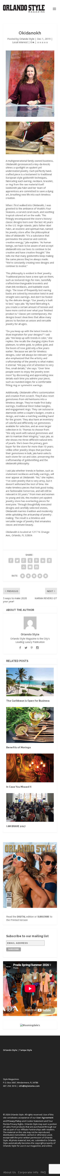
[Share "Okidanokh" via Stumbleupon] (23, 567)
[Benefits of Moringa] (30, 725)
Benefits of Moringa (18, 747)
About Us (9, 1172)
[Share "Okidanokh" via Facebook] (11, 560)
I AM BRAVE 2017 (16, 826)
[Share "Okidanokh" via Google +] (23, 560)
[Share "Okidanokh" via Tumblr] (30, 560)
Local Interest (20, 42)
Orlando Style (27, 38)
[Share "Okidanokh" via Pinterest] (36, 560)
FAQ (43, 1172)
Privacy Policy (14, 1121)
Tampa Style (25, 1050)
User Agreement (44, 1117)
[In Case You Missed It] (30, 768)
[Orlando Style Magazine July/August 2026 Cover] (30, 875)
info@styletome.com (29, 1085)
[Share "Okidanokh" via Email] (30, 567)
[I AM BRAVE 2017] (30, 807)
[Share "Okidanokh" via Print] (36, 567)
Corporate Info (28, 1172)
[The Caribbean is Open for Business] (30, 682)
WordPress (30, 1167)
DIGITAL (21, 916)
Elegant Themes (29, 1164)
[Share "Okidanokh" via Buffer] (49, 560)
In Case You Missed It (19, 787)
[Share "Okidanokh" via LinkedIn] (43, 560)
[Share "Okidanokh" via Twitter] (17, 560)
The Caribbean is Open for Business (28, 700)
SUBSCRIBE (43, 916)
